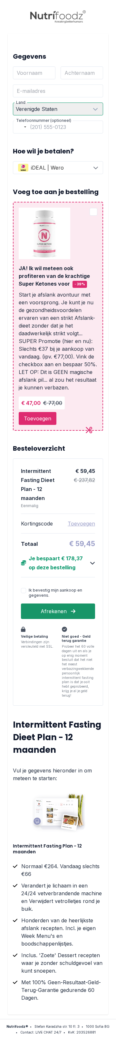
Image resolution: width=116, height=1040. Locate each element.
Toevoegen (37, 418)
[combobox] (20, 127)
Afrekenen (54, 611)
